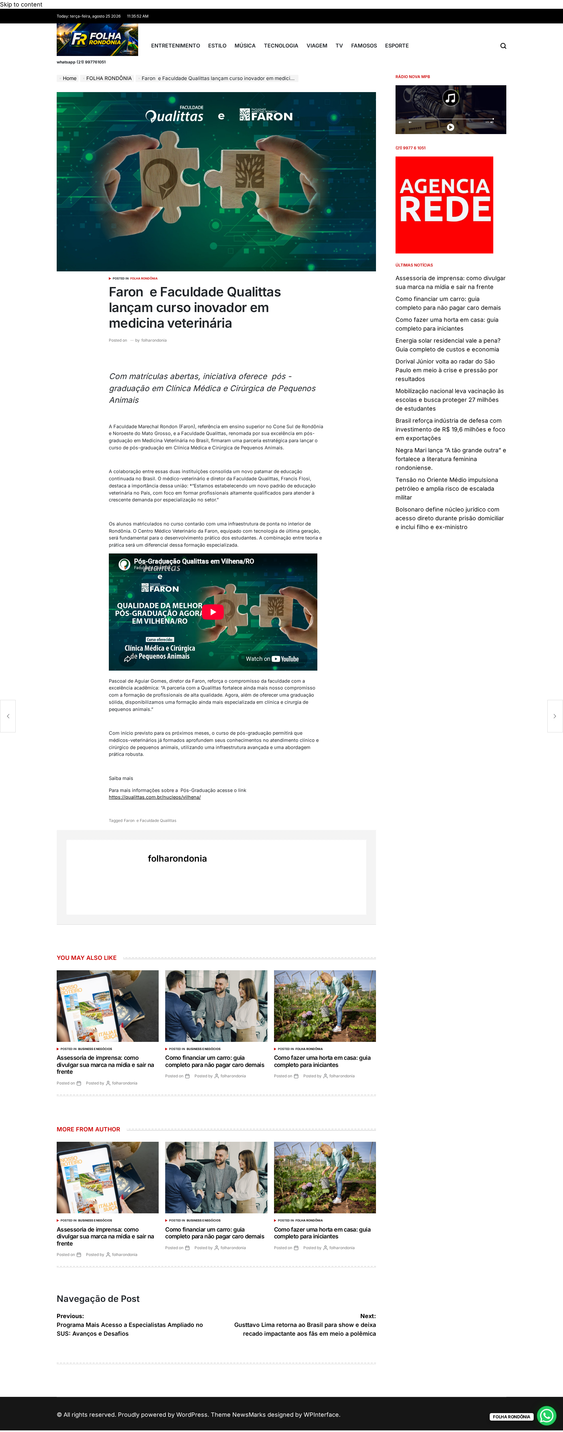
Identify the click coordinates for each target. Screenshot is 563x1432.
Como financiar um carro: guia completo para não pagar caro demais (214, 1061)
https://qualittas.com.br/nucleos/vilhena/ (155, 797)
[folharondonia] (103, 877)
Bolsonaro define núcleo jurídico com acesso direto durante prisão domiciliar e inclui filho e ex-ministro (450, 518)
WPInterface (321, 1414)
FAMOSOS (364, 45)
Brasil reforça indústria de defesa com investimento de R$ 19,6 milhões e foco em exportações (450, 429)
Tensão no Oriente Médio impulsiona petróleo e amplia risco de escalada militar (447, 488)
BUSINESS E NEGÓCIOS (95, 1049)
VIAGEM (317, 45)
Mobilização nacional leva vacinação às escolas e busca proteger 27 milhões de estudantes (450, 400)
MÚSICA (245, 45)
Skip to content (21, 4)
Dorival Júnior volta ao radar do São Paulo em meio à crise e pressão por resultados (447, 370)
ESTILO (217, 45)
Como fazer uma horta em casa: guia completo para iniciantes (322, 1061)
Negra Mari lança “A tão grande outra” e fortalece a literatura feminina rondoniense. (451, 459)
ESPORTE (397, 45)
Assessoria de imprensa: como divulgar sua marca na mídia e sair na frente (105, 1064)
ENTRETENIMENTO (175, 45)
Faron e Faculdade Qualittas (150, 820)
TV (339, 45)
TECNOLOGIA (281, 45)
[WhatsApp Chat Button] (546, 1415)
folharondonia (154, 340)
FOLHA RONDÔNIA (144, 278)
